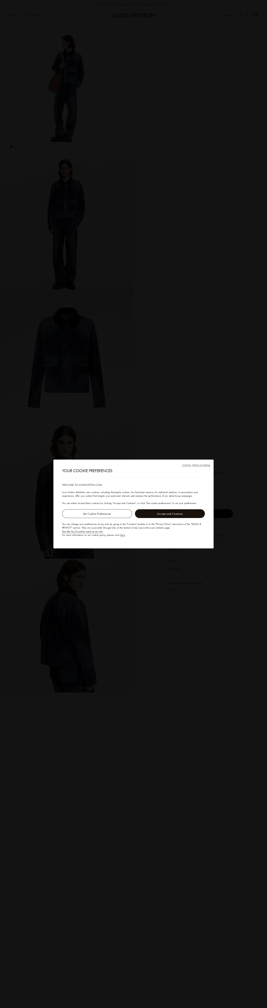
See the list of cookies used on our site (82, 531)
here (122, 535)
